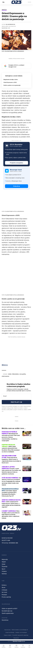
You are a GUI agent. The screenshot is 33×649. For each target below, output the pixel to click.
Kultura (4, 585)
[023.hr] (16, 2)
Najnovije (5, 559)
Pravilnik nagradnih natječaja (20, 635)
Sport (25, 447)
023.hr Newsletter (16, 144)
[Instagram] (10, 547)
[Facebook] (3, 547)
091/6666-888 (13, 543)
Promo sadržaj (6, 597)
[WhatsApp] (21, 547)
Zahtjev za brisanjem (21, 632)
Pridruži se (16, 186)
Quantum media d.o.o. (19, 641)
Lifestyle (4, 9)
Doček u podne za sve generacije (12, 85)
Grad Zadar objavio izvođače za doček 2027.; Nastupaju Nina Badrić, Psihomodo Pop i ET (9, 493)
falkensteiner (15, 374)
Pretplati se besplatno (16, 163)
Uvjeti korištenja (9, 632)
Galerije (4, 573)
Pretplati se (16, 402)
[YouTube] (6, 547)
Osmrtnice (5, 620)
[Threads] (24, 547)
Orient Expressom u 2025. (10, 82)
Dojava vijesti (7, 635)
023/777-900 (6, 540)
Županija (4, 566)
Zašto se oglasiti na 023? (9, 608)
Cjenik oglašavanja (8, 613)
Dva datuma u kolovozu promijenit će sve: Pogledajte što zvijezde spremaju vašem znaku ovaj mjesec (11, 481)
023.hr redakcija (10, 24)
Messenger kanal (16, 170)
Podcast (4, 594)
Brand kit (16, 638)
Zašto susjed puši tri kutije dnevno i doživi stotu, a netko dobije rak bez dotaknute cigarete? (11, 504)
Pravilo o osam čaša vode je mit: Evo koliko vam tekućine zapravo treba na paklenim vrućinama (11, 471)
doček (9, 374)
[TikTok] (13, 547)
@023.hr (5, 365)
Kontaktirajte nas (7, 611)
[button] (3, 2)
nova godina (22, 374)
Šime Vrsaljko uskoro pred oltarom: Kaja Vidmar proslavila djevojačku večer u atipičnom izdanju (11, 514)
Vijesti (4, 561)
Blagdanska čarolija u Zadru (11, 79)
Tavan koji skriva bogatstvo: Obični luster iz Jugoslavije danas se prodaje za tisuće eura (11, 460)
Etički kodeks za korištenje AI (20, 629)
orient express (5, 376)
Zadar (25, 491)
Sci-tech (4, 592)
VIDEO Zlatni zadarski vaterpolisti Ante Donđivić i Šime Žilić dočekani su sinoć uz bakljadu (11, 449)
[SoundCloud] (17, 547)
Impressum (7, 629)
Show (3, 587)
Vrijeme (4, 571)
